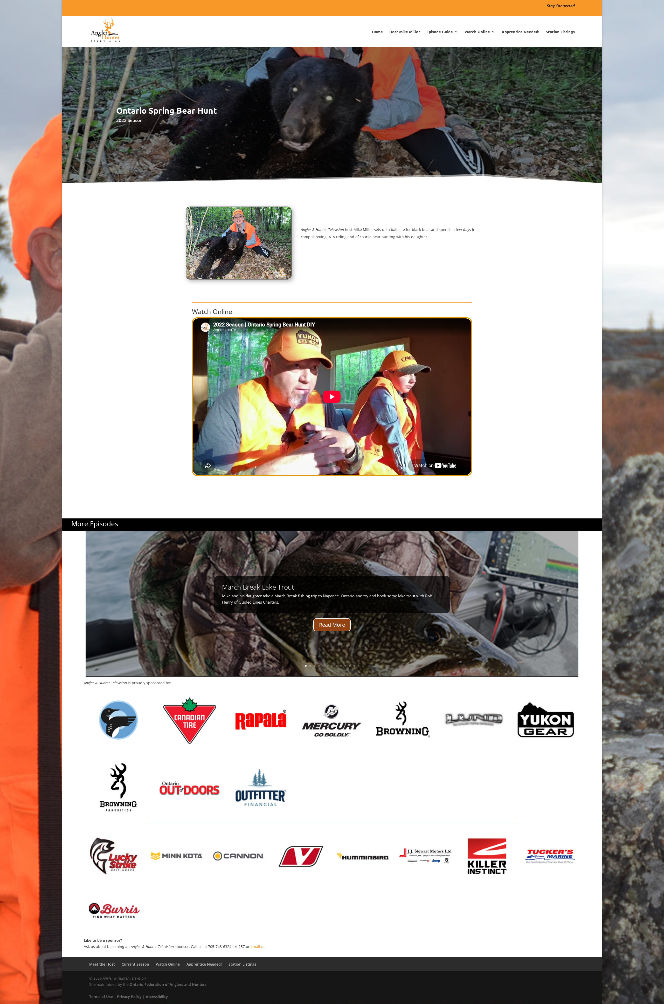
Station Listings (560, 32)
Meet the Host (102, 964)
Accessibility (157, 996)
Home (377, 32)
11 (350, 666)
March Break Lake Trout (258, 587)
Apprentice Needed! (520, 32)
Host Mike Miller (404, 32)
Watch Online (477, 32)
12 (354, 666)
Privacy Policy (129, 996)
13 (358, 666)
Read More (332, 624)
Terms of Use (101, 996)
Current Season (135, 964)
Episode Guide (439, 32)
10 (345, 666)
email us (258, 946)
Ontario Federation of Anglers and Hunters (168, 984)
